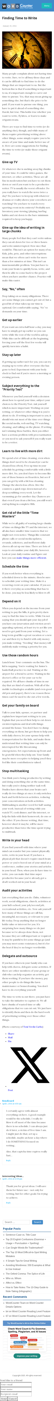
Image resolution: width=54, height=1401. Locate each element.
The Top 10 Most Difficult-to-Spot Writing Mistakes (26, 1254)
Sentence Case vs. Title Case (21, 1235)
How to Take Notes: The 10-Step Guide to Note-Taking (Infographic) (27, 1289)
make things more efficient (31, 557)
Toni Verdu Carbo (32, 1026)
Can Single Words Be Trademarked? (24, 1247)
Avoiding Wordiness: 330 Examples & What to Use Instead (28, 1267)
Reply (8, 1160)
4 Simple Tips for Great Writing (21, 1261)
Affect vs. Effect (13, 1283)
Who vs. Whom (13, 1278)
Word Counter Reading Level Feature (31, 1311)
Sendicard (8, 1100)
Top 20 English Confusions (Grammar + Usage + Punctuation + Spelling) (26, 1241)
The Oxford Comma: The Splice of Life (25, 1274)
